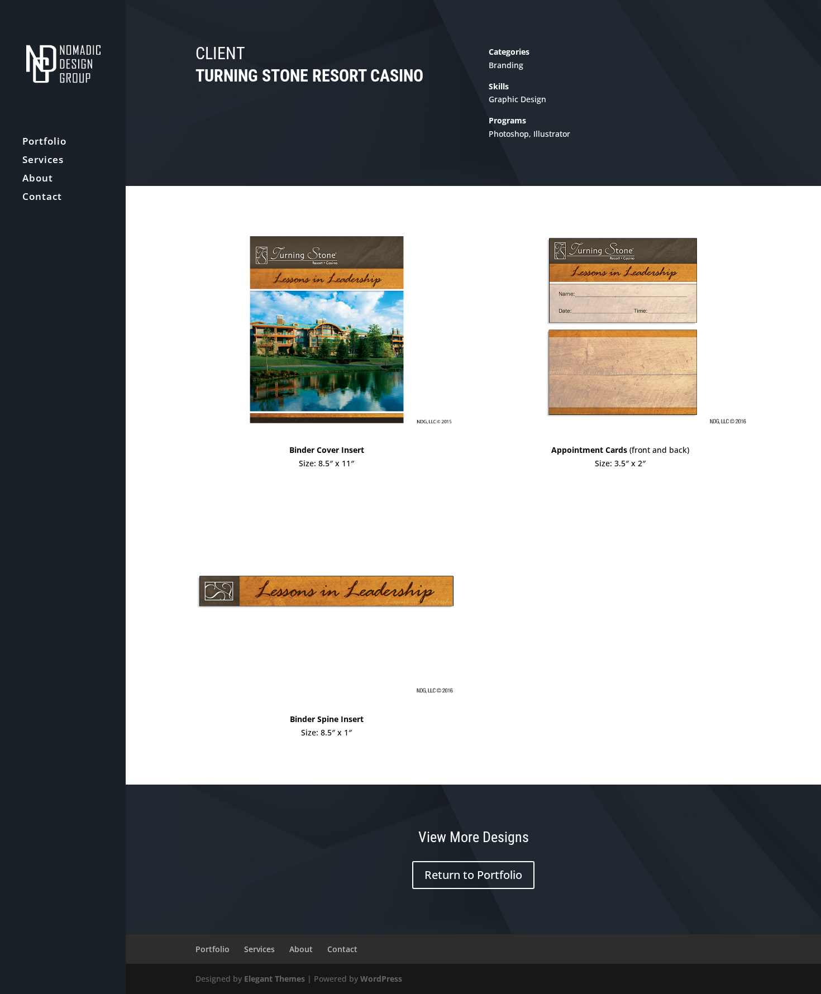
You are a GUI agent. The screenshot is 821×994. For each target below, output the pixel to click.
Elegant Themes (274, 978)
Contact (42, 198)
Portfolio (44, 142)
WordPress (381, 978)
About (37, 179)
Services (43, 161)
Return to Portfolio (473, 874)
